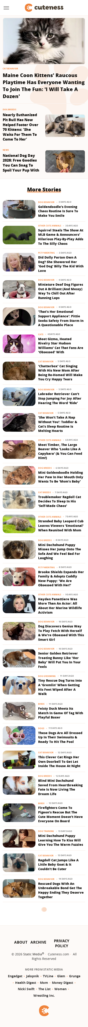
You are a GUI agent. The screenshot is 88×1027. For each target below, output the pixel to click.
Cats (40, 334)
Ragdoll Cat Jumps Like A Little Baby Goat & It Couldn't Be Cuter (58, 864)
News (6, 149)
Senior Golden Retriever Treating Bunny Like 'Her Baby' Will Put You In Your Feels (59, 660)
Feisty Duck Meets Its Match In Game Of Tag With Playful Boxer (60, 712)
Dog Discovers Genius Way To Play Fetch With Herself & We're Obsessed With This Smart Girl (61, 633)
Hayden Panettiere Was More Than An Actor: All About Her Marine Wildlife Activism (60, 606)
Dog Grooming (47, 676)
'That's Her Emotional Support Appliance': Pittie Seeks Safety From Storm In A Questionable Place (60, 318)
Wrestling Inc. (44, 995)
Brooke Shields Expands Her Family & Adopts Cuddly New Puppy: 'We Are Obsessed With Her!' (61, 578)
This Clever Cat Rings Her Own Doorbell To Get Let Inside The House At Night (59, 761)
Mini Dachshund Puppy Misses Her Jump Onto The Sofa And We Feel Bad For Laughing (59, 551)
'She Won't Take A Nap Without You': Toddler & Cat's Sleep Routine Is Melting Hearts (57, 424)
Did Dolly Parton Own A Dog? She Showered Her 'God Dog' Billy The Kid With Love (60, 264)
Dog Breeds (9, 109)
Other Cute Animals (49, 225)
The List (44, 989)
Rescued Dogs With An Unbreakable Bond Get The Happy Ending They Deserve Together (61, 890)
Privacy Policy (61, 943)
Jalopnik (32, 976)
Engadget (15, 976)
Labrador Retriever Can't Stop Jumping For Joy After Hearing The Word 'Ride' (59, 398)
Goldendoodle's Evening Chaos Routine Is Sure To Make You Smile (58, 211)
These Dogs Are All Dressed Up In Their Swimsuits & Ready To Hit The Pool (60, 737)
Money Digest (62, 982)
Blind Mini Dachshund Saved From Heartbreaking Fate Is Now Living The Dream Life (60, 787)
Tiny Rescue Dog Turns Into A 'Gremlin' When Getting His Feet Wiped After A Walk (60, 687)
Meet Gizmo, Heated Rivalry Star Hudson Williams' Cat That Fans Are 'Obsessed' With (60, 345)
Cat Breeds (44, 492)
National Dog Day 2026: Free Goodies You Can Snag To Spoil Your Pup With (21, 163)
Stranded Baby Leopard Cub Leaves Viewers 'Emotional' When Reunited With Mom (60, 525)
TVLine (48, 976)
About (20, 942)
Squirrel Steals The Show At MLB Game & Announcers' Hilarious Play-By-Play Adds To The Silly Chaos (60, 237)
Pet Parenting (46, 252)
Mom (44, 982)
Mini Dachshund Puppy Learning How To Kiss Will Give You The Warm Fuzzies (60, 840)
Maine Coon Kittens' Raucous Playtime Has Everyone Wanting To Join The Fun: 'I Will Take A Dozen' (44, 85)
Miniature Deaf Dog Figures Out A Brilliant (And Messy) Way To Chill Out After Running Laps (60, 291)
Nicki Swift (26, 989)
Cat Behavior (10, 68)
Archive (38, 942)
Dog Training (46, 831)
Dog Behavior (46, 202)
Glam (61, 976)
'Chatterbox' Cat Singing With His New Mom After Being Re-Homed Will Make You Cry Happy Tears (60, 373)
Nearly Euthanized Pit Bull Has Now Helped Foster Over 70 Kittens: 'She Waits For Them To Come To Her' (20, 127)
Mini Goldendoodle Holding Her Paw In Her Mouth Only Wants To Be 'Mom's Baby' (60, 476)
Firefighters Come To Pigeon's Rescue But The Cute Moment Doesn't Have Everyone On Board (60, 814)
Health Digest (25, 982)
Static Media (32, 954)
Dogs (41, 728)
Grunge (74, 976)
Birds (41, 703)
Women (60, 989)
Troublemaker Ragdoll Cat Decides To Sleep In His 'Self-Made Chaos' (59, 501)
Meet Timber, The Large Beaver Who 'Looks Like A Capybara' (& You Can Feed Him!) (60, 451)
